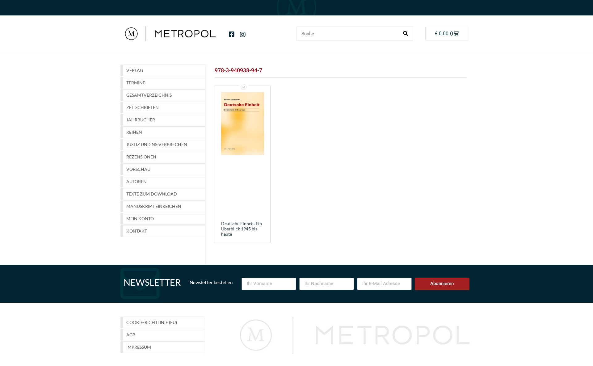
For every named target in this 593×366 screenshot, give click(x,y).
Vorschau (138, 169)
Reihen (134, 132)
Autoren (136, 181)
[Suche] (405, 33)
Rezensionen (141, 156)
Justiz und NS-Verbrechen (156, 144)
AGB (130, 334)
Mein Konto (140, 218)
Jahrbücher (140, 119)
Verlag (134, 70)
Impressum (138, 347)
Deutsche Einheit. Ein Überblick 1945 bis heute (241, 229)
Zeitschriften (142, 107)
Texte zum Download (151, 193)
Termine (135, 82)
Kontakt (136, 230)
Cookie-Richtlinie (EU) (151, 322)
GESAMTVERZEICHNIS (149, 95)
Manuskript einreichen (153, 206)
